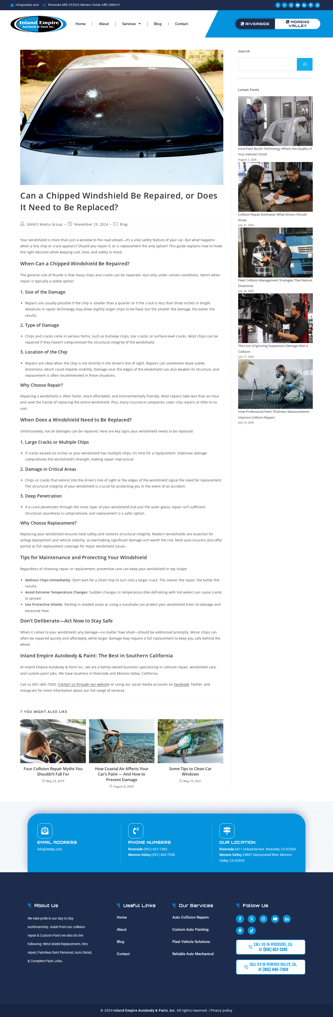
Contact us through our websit (83, 684)
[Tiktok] (317, 5)
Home (81, 24)
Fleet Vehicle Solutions (191, 942)
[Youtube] (297, 5)
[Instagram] (291, 5)
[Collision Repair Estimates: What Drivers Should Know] (275, 187)
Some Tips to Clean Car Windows (190, 771)
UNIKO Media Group (45, 224)
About (104, 24)
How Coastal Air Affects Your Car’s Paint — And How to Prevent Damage (121, 774)
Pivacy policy (221, 1010)
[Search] (305, 64)
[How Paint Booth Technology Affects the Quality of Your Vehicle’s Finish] (275, 121)
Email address (57, 842)
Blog (158, 24)
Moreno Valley (299, 24)
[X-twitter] (284, 5)
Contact (181, 24)
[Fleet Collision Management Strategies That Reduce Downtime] (275, 252)
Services (129, 24)
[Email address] (44, 830)
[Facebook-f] (278, 5)
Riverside (257, 24)
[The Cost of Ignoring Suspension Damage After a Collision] (275, 318)
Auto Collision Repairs (190, 917)
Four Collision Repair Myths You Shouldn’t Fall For (53, 771)
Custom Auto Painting (190, 929)
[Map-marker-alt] (310, 5)
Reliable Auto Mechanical (193, 954)
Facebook (181, 684)
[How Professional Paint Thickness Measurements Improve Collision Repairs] (275, 384)
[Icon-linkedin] (304, 5)
